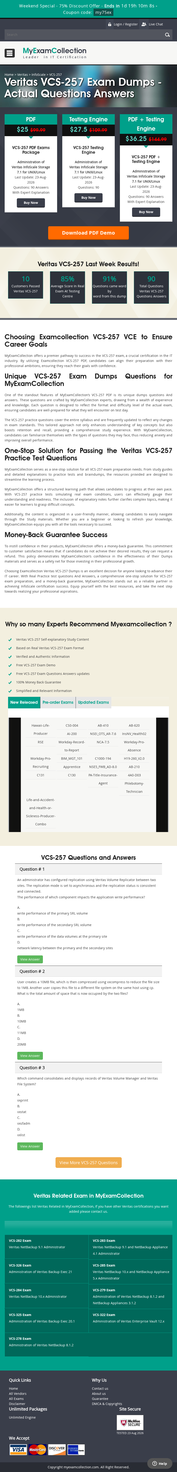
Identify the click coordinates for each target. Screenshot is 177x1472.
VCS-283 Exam (104, 1240)
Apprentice (71, 767)
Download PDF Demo (88, 232)
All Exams (16, 1398)
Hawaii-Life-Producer (41, 729)
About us (99, 1393)
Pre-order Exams (58, 703)
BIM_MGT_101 (72, 758)
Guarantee (100, 1398)
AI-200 (72, 733)
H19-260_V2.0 (134, 758)
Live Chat (156, 24)
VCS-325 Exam (20, 1315)
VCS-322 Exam (104, 1315)
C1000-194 (103, 758)
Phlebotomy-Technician (134, 787)
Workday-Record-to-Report (72, 746)
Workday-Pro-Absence (134, 746)
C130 (72, 775)
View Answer (30, 959)
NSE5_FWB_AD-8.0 (103, 767)
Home (9, 74)
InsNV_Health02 (134, 733)
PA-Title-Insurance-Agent (103, 779)
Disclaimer (17, 1404)
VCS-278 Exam (20, 1338)
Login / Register (126, 24)
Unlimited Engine (22, 1417)
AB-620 (134, 725)
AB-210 (134, 767)
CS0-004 (72, 725)
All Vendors (18, 1393)
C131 (40, 775)
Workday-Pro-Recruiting (40, 762)
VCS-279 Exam (104, 1290)
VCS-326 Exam (20, 1265)
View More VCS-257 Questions (88, 1162)
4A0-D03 (134, 775)
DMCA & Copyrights (107, 1404)
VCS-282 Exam (20, 1240)
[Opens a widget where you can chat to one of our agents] (159, 1464)
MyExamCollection (54, 53)
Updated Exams (93, 703)
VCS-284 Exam (20, 1290)
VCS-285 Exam (104, 1265)
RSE (41, 742)
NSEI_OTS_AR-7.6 (103, 733)
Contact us (100, 1388)
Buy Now (31, 202)
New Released (24, 703)
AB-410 (103, 725)
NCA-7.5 (103, 742)
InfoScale (39, 74)
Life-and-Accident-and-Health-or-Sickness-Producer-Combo (41, 812)
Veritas (22, 74)
